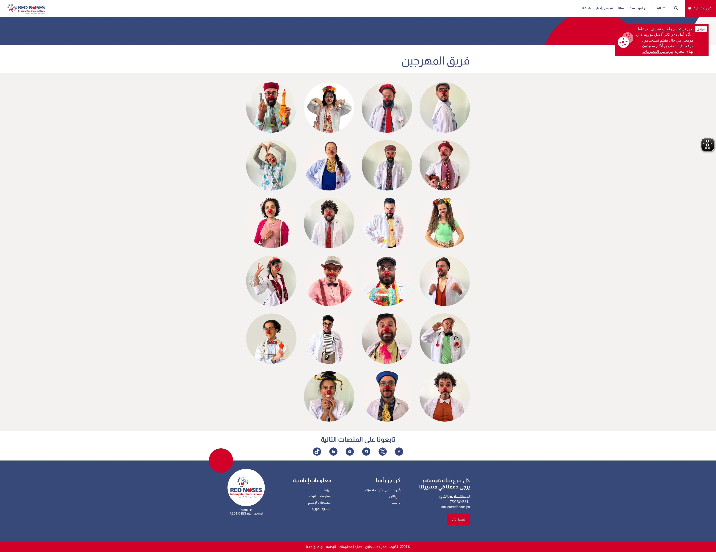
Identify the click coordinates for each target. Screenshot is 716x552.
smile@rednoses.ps (455, 507)
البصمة (331, 547)
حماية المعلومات (350, 547)
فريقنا (327, 490)
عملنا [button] (621, 8)
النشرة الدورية (321, 509)
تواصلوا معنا (314, 547)
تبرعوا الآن (458, 519)
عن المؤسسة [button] (639, 8)
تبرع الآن (395, 496)
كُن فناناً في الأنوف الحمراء (383, 490)
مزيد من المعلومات (657, 51)
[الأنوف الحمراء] (26, 6)
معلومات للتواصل (318, 496)
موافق (701, 29)
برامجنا (396, 502)
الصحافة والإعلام (319, 502)
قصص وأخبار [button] (604, 8)
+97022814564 (460, 502)
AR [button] (659, 8)
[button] (676, 8)
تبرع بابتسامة (702, 8)
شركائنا (586, 8)
